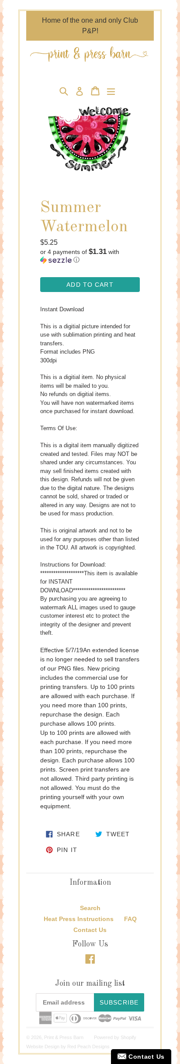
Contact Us (90, 929)
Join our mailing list (90, 984)
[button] (90, 256)
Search (90, 907)
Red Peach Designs (88, 1046)
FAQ (130, 918)
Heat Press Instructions (79, 918)
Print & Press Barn (63, 1037)
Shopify (128, 1037)
